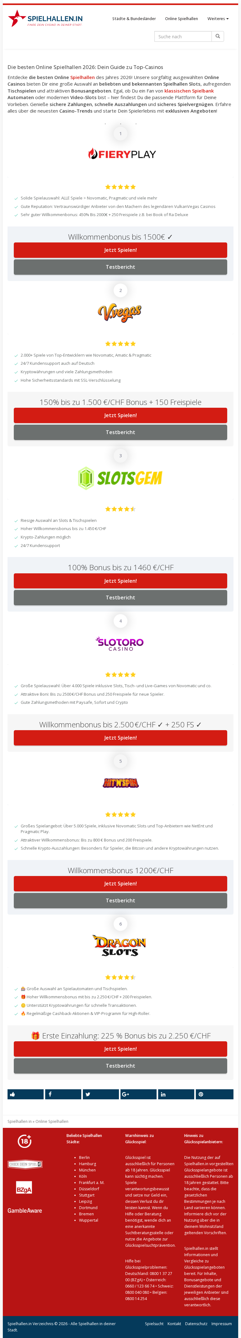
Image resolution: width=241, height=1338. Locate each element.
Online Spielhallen (181, 19)
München (87, 1170)
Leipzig (85, 1201)
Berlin (84, 1157)
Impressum (222, 1323)
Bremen (86, 1214)
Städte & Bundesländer (134, 19)
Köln (83, 1176)
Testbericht (120, 266)
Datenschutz (196, 1323)
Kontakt (174, 1323)
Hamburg (87, 1163)
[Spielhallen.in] (48, 19)
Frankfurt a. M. (91, 1182)
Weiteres (216, 19)
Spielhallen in (20, 1121)
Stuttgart (86, 1195)
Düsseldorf (89, 1189)
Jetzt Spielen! (120, 250)
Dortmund (88, 1207)
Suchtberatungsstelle (144, 1232)
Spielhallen (82, 77)
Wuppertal (88, 1220)
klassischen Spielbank (189, 91)
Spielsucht (154, 1323)
